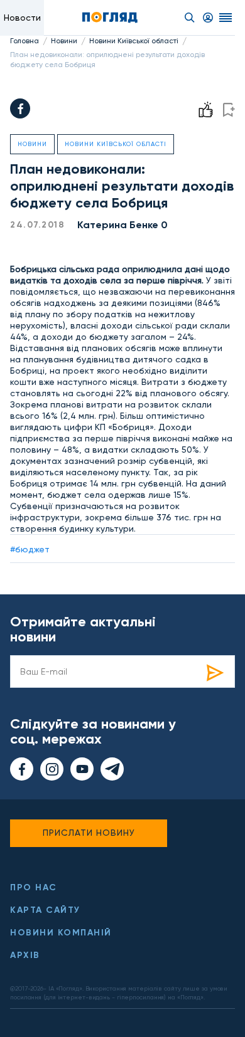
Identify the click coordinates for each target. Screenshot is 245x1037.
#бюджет (30, 549)
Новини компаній (61, 932)
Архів (25, 955)
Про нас (33, 887)
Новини (64, 40)
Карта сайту (45, 910)
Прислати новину (89, 833)
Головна (24, 40)
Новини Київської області (133, 40)
